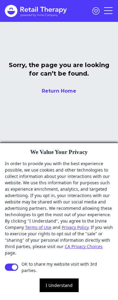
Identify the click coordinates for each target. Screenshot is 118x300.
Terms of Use (38, 227)
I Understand (59, 285)
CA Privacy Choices (84, 246)
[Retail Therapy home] (36, 11)
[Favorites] (95, 11)
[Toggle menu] (108, 11)
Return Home (59, 91)
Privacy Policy (75, 227)
